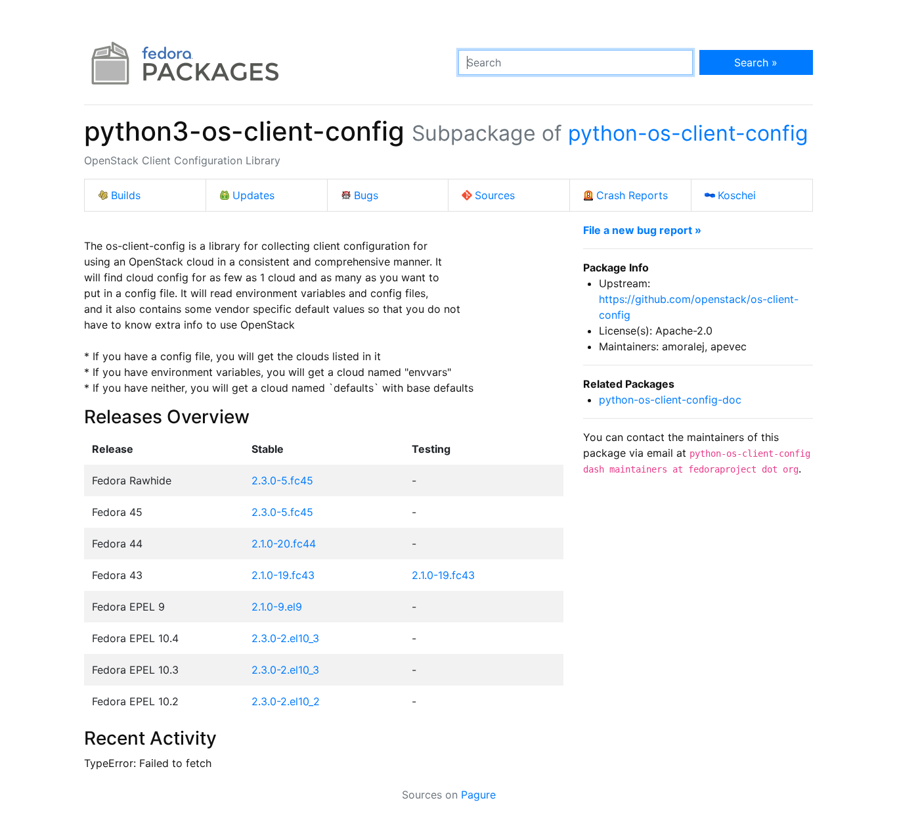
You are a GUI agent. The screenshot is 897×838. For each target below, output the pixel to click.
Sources (495, 195)
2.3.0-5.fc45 (282, 480)
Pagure (478, 794)
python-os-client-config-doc (670, 399)
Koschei (737, 195)
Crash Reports (632, 195)
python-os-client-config (688, 133)
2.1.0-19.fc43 (283, 575)
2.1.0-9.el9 (277, 606)
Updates (253, 195)
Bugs (366, 195)
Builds (126, 195)
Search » (755, 62)
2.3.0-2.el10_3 (285, 638)
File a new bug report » (642, 230)
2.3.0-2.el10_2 (286, 701)
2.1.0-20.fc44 (284, 543)
